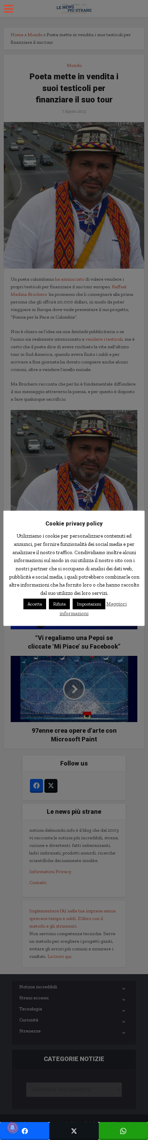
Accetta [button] (35, 604)
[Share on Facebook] (24, 1131)
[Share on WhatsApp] (123, 1131)
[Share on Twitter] (73, 1131)
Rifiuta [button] (59, 604)
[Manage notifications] (12, 1127)
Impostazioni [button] (89, 604)
